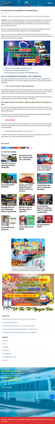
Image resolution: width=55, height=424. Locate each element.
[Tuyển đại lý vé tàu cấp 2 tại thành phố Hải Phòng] (45, 178)
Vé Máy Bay (5, 347)
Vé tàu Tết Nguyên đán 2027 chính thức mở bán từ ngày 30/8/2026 (19, 319)
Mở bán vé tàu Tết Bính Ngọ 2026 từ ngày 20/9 (25, 209)
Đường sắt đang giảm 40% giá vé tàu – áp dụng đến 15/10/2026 (18, 326)
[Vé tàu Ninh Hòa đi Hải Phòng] (9, 220)
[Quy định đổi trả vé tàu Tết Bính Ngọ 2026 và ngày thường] (9, 200)
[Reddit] (19, 147)
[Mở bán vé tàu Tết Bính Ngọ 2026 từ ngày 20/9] (27, 200)
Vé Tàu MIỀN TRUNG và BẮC (9, 357)
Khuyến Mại (5, 340)
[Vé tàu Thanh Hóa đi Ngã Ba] (27, 220)
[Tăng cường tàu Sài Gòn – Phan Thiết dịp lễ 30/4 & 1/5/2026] (45, 159)
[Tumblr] (23, 147)
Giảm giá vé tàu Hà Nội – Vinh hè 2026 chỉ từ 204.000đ (25, 157)
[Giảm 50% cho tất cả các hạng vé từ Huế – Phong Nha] (9, 158)
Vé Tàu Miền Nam (6, 353)
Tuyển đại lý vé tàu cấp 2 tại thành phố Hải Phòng (43, 187)
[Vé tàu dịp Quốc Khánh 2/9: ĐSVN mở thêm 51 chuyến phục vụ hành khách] (45, 199)
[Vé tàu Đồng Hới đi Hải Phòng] (9, 178)
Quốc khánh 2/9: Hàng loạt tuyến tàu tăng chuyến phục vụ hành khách (19, 332)
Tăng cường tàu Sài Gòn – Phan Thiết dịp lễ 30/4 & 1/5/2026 (44, 168)
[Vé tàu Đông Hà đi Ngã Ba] (45, 219)
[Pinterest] (15, 147)
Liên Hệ (32, 375)
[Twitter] (7, 147)
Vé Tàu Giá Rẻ (5, 13)
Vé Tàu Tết (5, 360)
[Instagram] (27, 147)
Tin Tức (4, 344)
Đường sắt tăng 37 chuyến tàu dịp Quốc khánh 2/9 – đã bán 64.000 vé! (19, 329)
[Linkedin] (11, 147)
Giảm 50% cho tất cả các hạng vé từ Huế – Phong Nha (8, 165)
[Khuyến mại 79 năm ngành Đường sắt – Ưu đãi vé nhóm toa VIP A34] (27, 178)
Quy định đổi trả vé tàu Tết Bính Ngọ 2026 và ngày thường (8, 209)
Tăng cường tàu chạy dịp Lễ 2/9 (10, 322)
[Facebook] (3, 147)
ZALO (52, 396)
